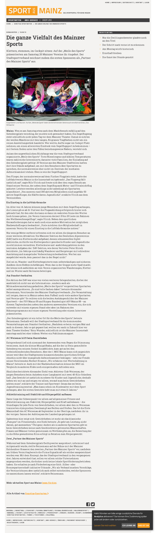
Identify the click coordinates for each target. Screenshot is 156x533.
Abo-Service (31, 20)
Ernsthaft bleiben (112, 53)
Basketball (19, 510)
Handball (10, 513)
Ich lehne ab (128, 525)
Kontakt (139, 2)
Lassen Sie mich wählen (105, 525)
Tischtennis (39, 515)
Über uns (47, 20)
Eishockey (30, 510)
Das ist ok (143, 525)
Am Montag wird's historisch (118, 49)
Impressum (116, 2)
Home (107, 2)
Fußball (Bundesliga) (63, 510)
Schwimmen (87, 513)
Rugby (78, 513)
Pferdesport (52, 513)
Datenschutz (128, 2)
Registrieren (12, 522)
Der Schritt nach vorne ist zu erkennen (123, 44)
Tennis (29, 515)
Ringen (63, 513)
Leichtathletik (30, 513)
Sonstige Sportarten (23, 24)
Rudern (71, 513)
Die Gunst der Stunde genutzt (117, 57)
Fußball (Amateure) (44, 510)
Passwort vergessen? (76, 520)
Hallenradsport (81, 510)
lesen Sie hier (49, 482)
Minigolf (41, 513)
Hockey (19, 513)
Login (147, 2)
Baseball (9, 510)
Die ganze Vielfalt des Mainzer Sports (50, 24)
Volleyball (50, 515)
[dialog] (122, 520)
